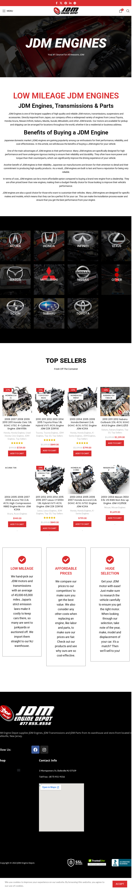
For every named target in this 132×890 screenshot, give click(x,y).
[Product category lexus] (116, 246)
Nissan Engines (118, 507)
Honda (7, 432)
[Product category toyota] (83, 313)
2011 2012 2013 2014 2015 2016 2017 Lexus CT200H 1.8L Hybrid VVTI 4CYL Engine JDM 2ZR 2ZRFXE (50, 501)
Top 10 (47, 435)
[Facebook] (35, 750)
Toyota (39, 432)
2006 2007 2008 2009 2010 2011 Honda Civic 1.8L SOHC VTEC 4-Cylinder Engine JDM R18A (17, 424)
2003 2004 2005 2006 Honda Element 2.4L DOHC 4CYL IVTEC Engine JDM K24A (82, 424)
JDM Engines (89, 435)
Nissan (107, 507)
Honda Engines (18, 432)
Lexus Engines (50, 510)
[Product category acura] (15, 246)
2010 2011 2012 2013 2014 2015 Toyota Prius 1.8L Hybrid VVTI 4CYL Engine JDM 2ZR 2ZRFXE (50, 424)
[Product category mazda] (15, 279)
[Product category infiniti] (83, 246)
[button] (17, 453)
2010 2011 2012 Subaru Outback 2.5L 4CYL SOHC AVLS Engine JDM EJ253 (114, 422)
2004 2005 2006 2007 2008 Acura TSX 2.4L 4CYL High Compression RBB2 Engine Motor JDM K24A (17, 503)
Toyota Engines (51, 432)
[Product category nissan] (83, 279)
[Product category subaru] (49, 313)
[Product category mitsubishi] (49, 279)
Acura (10, 513)
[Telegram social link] (74, 3)
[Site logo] (66, 10)
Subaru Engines (116, 429)
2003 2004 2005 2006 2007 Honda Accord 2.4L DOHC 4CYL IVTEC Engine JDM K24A (82, 501)
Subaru (104, 429)
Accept (120, 884)
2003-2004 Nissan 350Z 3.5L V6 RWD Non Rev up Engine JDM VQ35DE (115, 500)
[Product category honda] (49, 246)
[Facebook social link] (57, 3)
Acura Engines (20, 513)
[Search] (128, 11)
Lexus (40, 510)
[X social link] (61, 3)
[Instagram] (44, 750)
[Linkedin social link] (70, 3)
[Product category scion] (15, 313)
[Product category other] (116, 279)
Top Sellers (21, 439)
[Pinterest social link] (65, 3)
